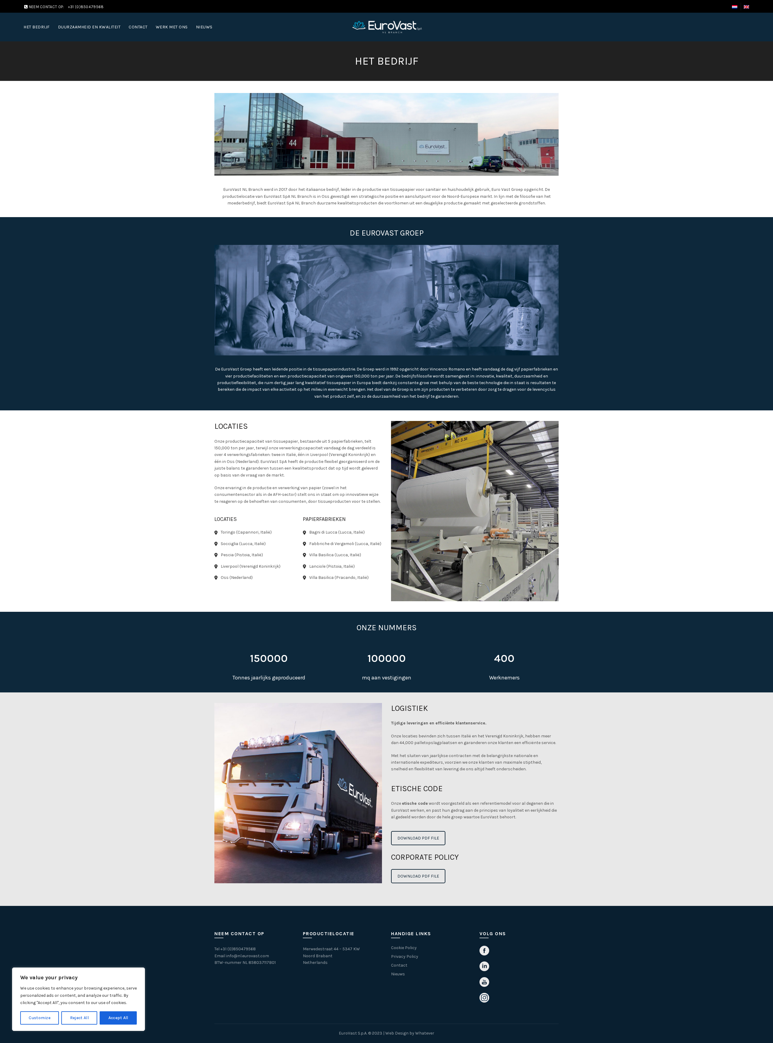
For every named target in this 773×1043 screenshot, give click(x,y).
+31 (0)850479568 (238, 949)
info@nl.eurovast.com (247, 955)
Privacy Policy (404, 956)
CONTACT (138, 27)
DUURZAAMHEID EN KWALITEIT (89, 27)
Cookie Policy (404, 947)
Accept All (118, 1017)
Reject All (79, 1017)
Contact (399, 965)
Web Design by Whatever (409, 1033)
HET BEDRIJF (37, 27)
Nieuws (398, 974)
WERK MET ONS (172, 27)
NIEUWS (204, 27)
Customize (39, 1017)
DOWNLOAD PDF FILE (418, 838)
